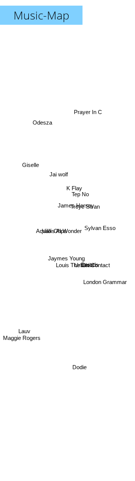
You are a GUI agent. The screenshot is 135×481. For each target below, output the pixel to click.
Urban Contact (92, 260)
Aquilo (43, 231)
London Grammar (104, 289)
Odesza (41, 126)
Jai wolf (59, 172)
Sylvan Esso (100, 227)
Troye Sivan (85, 208)
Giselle (31, 158)
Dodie (80, 368)
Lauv (24, 330)
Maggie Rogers (21, 340)
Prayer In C (87, 108)
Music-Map (41, 15)
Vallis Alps (54, 231)
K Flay (74, 188)
